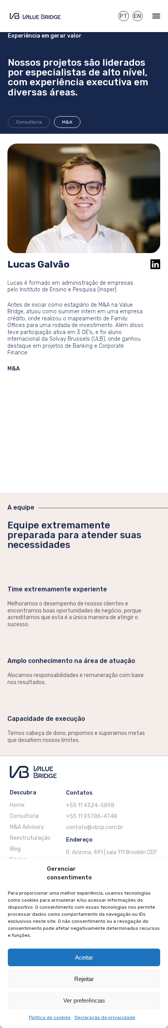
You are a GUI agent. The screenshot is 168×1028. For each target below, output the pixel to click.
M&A (67, 122)
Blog (15, 849)
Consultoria (29, 122)
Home (17, 805)
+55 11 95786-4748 (91, 816)
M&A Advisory (27, 827)
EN (137, 16)
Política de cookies (50, 1017)
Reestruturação (30, 838)
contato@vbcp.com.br (94, 827)
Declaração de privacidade (105, 1017)
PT (123, 16)
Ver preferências (84, 1000)
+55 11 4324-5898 (90, 805)
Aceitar (84, 957)
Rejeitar (84, 979)
